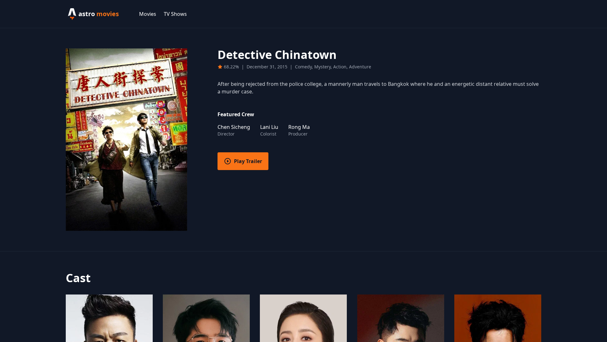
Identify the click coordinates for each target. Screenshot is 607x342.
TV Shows (175, 13)
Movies (147, 13)
